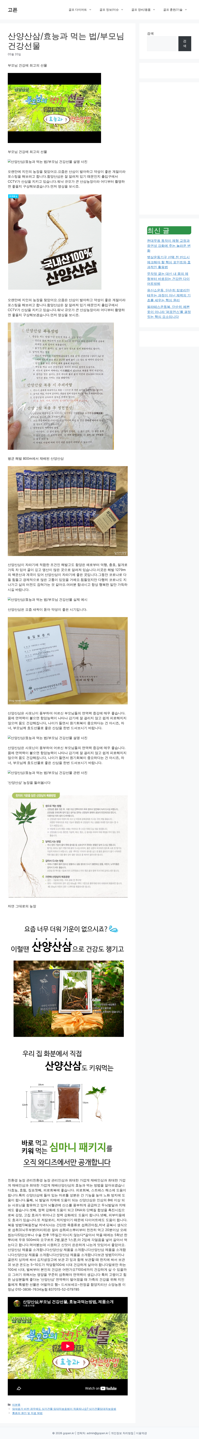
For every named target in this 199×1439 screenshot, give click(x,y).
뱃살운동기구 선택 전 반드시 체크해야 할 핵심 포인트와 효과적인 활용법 (169, 262)
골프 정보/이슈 (109, 9)
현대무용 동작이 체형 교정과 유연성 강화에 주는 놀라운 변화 (169, 246)
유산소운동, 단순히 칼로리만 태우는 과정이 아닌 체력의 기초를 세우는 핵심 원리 (169, 295)
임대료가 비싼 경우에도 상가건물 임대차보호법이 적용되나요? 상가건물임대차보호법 (64, 1408)
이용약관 (141, 1433)
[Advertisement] (169, 148)
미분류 (16, 1404)
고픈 (12, 10)
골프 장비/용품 (141, 9)
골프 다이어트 (78, 9)
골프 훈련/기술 (172, 9)
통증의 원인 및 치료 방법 (27, 1413)
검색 (150, 33)
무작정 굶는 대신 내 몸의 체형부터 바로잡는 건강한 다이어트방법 (168, 279)
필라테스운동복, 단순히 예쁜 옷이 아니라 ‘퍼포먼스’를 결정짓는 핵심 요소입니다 (169, 312)
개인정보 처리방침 (122, 1433)
